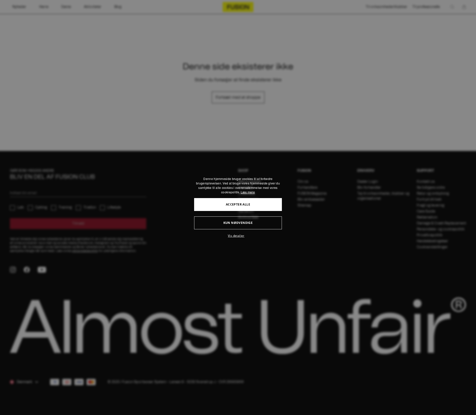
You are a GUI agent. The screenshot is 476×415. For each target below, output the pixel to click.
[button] (238, 235)
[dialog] (238, 207)
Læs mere (248, 192)
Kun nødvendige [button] (238, 223)
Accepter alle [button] (238, 204)
